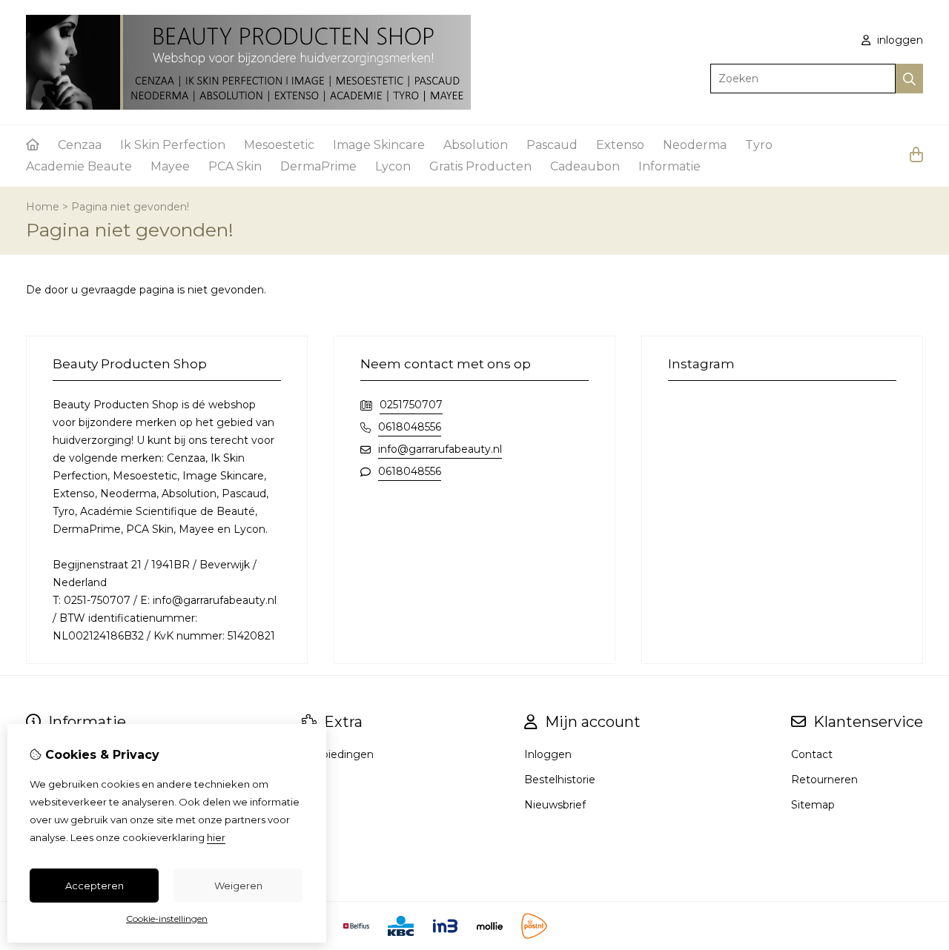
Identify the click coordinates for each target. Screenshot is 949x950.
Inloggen (548, 754)
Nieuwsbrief (555, 804)
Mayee (170, 166)
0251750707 (411, 404)
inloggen (898, 40)
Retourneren (824, 779)
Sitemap (813, 804)
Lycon (393, 166)
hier (216, 837)
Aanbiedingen (338, 754)
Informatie (669, 166)
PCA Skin (235, 166)
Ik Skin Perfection (172, 145)
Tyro (759, 145)
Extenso (620, 145)
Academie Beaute (79, 166)
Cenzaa (80, 145)
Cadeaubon (585, 166)
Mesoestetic (279, 145)
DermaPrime (318, 166)
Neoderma (695, 145)
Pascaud (552, 145)
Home (42, 206)
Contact (812, 754)
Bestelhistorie (559, 779)
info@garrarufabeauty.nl (440, 449)
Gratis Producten (480, 166)
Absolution (475, 145)
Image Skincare (379, 145)
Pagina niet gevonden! (130, 206)
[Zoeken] (909, 78)
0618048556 (409, 427)
